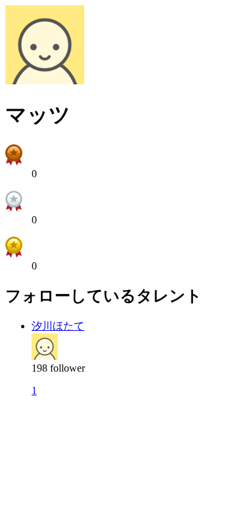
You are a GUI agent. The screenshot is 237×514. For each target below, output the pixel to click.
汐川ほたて (58, 325)
